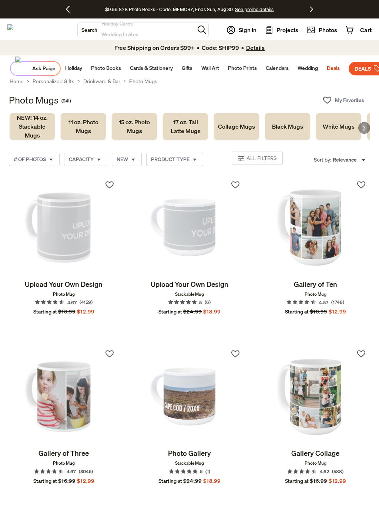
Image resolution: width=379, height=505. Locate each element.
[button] (201, 29)
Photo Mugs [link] (143, 81)
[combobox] (136, 30)
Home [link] (17, 81)
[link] (32, 126)
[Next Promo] (311, 9)
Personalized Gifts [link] (53, 81)
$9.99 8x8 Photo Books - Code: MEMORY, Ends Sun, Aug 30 (169, 9)
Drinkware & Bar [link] (101, 81)
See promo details (254, 9)
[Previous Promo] (70, 9)
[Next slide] (364, 128)
